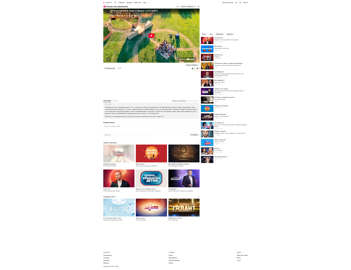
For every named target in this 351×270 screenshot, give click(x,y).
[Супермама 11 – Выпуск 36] (224, 74)
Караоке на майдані (221, 106)
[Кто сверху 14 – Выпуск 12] (224, 125)
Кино (204, 34)
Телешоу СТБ (108, 197)
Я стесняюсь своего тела (112, 218)
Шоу (144, 2)
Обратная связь (242, 255)
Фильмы (129, 2)
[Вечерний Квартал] (224, 159)
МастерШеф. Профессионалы (178, 164)
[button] (198, 142)
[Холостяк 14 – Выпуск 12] (224, 40)
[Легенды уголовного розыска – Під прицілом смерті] (224, 100)
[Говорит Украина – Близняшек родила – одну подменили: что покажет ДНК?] (224, 134)
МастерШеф (218, 80)
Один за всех (140, 218)
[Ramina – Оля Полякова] (224, 151)
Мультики (137, 2)
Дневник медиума (109, 164)
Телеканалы (107, 255)
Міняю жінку (140, 164)
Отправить (194, 135)
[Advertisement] (151, 84)
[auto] (236, 2)
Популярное (173, 258)
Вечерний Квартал (220, 157)
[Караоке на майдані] (224, 108)
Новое (171, 263)
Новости (230, 34)
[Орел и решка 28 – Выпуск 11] (224, 142)
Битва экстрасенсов (179, 101)
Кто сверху (218, 123)
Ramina (216, 148)
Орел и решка (219, 140)
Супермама (218, 72)
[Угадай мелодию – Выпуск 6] (224, 117)
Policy (239, 258)
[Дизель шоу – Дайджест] (224, 57)
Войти (246, 2)
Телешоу (106, 258)
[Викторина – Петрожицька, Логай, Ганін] (224, 49)
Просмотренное (227, 2)
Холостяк (217, 38)
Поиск (171, 255)
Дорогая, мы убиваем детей (146, 189)
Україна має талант (175, 218)
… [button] (149, 2)
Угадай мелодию (220, 114)
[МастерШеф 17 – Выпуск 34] (224, 83)
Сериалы (121, 2)
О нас (239, 260)
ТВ (115, 2)
